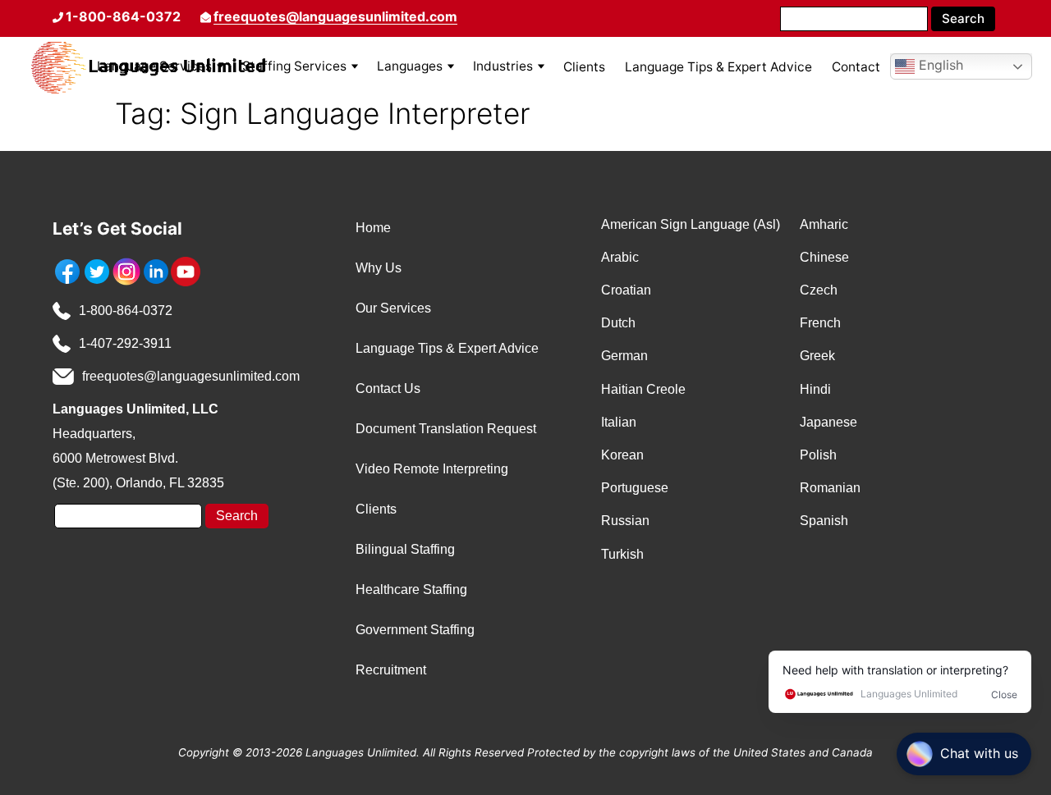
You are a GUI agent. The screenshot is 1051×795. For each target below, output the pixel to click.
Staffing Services (294, 66)
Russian (625, 521)
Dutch (618, 323)
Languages (410, 66)
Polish (818, 455)
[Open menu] (220, 67)
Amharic (824, 224)
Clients (584, 67)
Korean (622, 455)
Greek (817, 356)
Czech (819, 290)
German (624, 356)
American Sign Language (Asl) (690, 224)
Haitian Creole (643, 389)
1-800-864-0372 (125, 311)
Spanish (824, 521)
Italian (618, 422)
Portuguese (634, 488)
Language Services (154, 66)
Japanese (828, 422)
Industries (503, 66)
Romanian (830, 488)
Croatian (626, 290)
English (939, 65)
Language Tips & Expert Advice (718, 67)
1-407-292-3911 (125, 343)
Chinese (824, 257)
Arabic (620, 257)
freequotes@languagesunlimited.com (335, 16)
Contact (856, 67)
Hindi (815, 389)
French (820, 323)
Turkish (622, 554)
